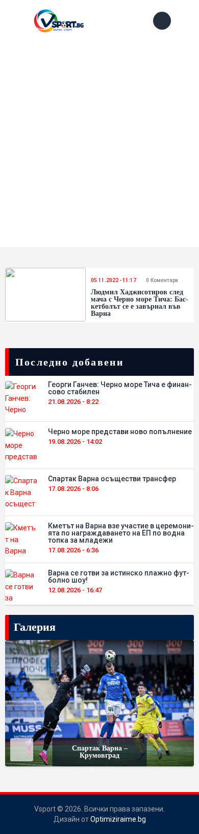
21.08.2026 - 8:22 (73, 401)
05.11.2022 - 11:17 (113, 280)
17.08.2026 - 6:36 (73, 550)
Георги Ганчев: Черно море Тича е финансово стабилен (120, 388)
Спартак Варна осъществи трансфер (112, 478)
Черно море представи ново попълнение (120, 431)
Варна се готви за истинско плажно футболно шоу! (118, 576)
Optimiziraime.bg (118, 819)
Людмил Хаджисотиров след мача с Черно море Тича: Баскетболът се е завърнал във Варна (139, 303)
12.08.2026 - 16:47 (75, 590)
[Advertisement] (99, 147)
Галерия (35, 627)
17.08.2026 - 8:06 (73, 489)
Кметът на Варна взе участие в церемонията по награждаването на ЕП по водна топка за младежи (121, 533)
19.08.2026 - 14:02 (75, 441)
